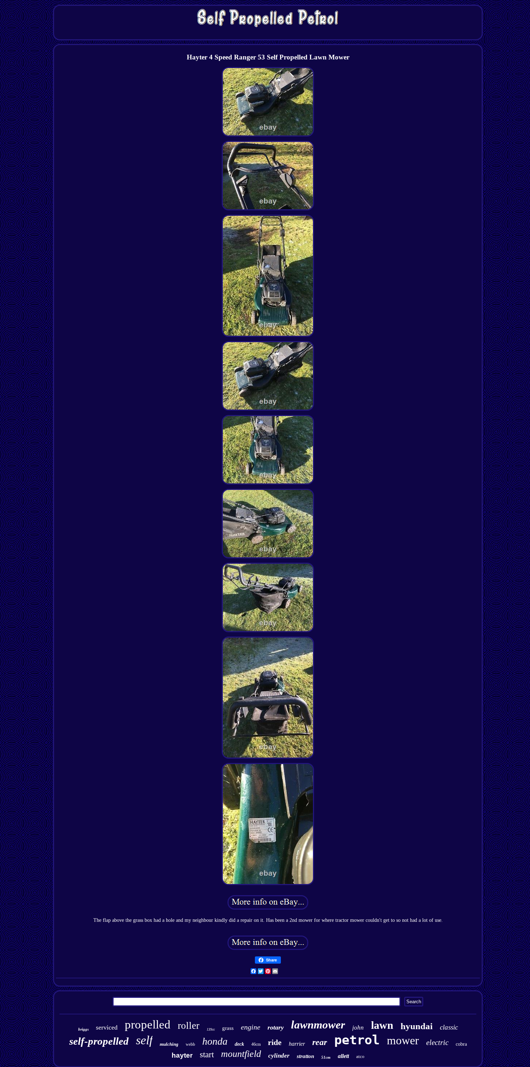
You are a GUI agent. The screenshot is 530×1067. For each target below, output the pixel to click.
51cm (326, 1057)
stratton (305, 1056)
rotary (276, 1027)
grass (228, 1028)
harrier (297, 1044)
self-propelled (99, 1041)
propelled (148, 1024)
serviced (107, 1027)
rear (319, 1042)
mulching (169, 1044)
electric (437, 1042)
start (207, 1054)
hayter (182, 1055)
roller (188, 1025)
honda (215, 1041)
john (358, 1027)
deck (239, 1044)
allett (343, 1056)
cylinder (279, 1055)
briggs (83, 1029)
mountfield (241, 1054)
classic (449, 1027)
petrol (357, 1040)
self (144, 1040)
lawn (382, 1025)
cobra (461, 1044)
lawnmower (318, 1024)
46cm (256, 1044)
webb (190, 1044)
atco (360, 1056)
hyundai (417, 1026)
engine (250, 1027)
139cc (211, 1029)
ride (275, 1042)
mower (403, 1040)
